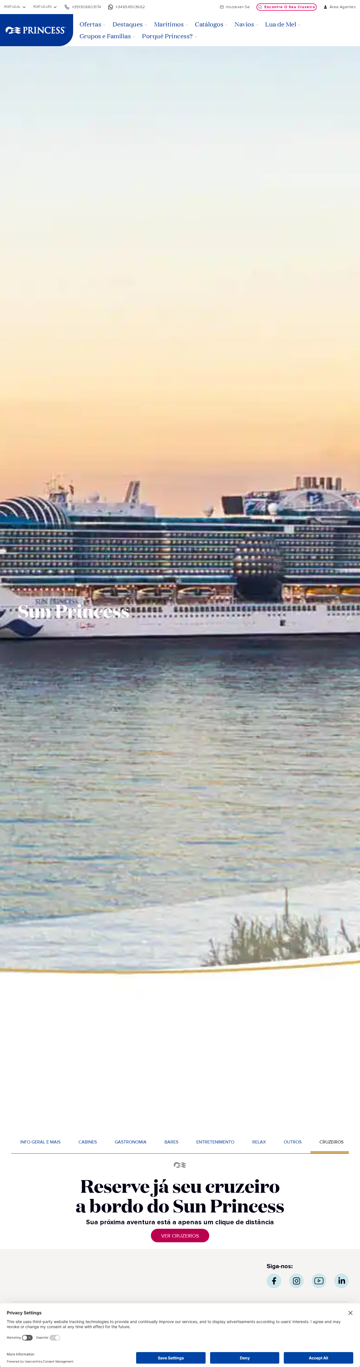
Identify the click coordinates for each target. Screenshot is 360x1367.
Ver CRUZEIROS (180, 1236)
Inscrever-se (238, 7)
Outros (293, 1142)
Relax (259, 1142)
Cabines (87, 1142)
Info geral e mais (40, 1142)
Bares (171, 1142)
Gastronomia (131, 1142)
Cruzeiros (331, 1142)
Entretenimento (215, 1142)
